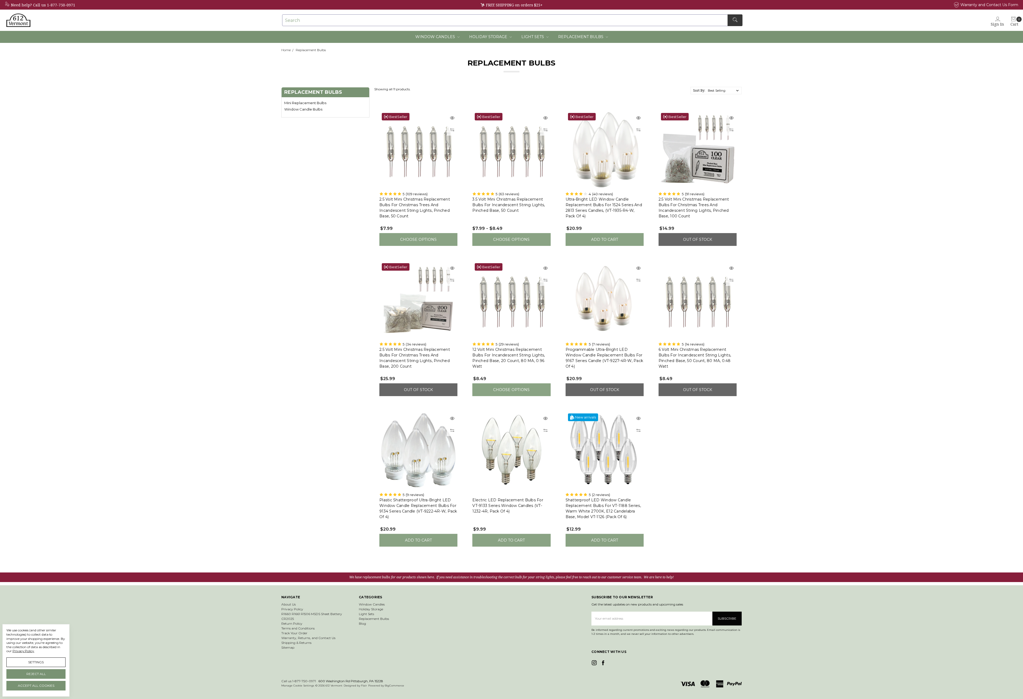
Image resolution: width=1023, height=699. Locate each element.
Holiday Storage (488, 36)
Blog (362, 623)
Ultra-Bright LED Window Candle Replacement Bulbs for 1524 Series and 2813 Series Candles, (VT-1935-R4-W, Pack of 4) (604, 207)
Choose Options (418, 239)
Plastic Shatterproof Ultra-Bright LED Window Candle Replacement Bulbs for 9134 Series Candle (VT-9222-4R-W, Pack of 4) (418, 508)
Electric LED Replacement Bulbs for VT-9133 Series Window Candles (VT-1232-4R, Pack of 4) (507, 506)
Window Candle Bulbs (303, 109)
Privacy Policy (292, 609)
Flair (364, 685)
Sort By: (699, 90)
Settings (36, 662)
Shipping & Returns (296, 643)
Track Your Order (294, 633)
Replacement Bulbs (581, 36)
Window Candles (435, 36)
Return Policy (291, 623)
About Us (288, 604)
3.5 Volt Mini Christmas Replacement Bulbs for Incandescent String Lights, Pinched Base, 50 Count (508, 205)
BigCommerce (394, 685)
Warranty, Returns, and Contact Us (308, 638)
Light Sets (533, 36)
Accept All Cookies (36, 686)
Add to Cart (604, 239)
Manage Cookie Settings (297, 685)
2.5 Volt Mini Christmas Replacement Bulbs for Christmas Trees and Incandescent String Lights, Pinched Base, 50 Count (414, 207)
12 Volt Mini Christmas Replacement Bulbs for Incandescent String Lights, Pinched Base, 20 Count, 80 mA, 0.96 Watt (508, 358)
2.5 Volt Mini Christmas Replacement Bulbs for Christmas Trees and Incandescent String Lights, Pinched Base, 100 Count (694, 207)
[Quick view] (452, 118)
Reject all (36, 674)
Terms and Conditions (298, 628)
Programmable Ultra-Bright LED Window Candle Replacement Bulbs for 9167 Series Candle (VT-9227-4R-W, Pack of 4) (604, 358)
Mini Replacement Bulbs (305, 103)
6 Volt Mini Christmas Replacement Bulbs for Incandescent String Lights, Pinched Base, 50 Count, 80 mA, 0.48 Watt (695, 358)
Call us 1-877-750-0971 (54, 4)
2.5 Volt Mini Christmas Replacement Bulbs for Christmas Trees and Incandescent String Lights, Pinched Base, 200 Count (414, 358)
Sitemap (287, 647)
